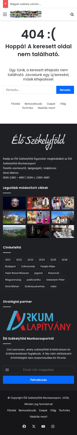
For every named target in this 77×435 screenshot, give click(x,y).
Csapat (51, 103)
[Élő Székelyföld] (25, 14)
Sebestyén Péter (55, 279)
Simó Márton (12, 286)
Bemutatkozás (33, 103)
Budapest (10, 266)
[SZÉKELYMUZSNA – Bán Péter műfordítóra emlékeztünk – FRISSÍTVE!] (14, 231)
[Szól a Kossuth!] (38, 231)
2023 (30, 259)
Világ (63, 103)
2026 (64, 259)
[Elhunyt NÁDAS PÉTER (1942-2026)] (14, 203)
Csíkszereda (28, 266)
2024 (42, 259)
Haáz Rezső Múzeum (17, 272)
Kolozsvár (53, 272)
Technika (27, 107)
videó (53, 286)
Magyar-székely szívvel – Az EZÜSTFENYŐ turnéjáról (42, 3)
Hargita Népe (47, 266)
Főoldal (15, 103)
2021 (8, 259)
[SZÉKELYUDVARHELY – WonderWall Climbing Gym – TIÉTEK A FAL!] (38, 217)
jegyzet (38, 272)
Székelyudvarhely (35, 286)
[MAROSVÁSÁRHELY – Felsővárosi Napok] (62, 217)
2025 (53, 259)
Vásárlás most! (46, 107)
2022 (19, 259)
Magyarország (13, 279)
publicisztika (34, 279)
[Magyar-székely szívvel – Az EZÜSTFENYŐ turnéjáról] (62, 203)
